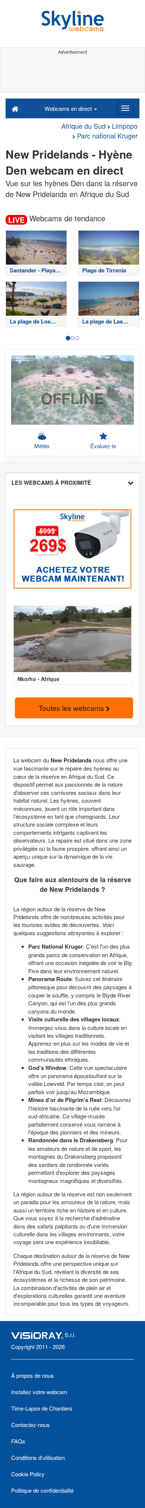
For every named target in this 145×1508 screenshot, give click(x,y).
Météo (41, 446)
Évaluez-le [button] (103, 446)
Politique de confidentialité (42, 1490)
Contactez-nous (30, 1425)
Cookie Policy (28, 1474)
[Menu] (125, 108)
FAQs (18, 1441)
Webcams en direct (69, 108)
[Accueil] (15, 108)
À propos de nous (32, 1375)
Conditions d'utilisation (38, 1457)
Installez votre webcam (39, 1392)
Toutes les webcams (72, 708)
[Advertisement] (72, 74)
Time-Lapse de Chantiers (41, 1408)
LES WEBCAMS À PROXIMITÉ (51, 482)
